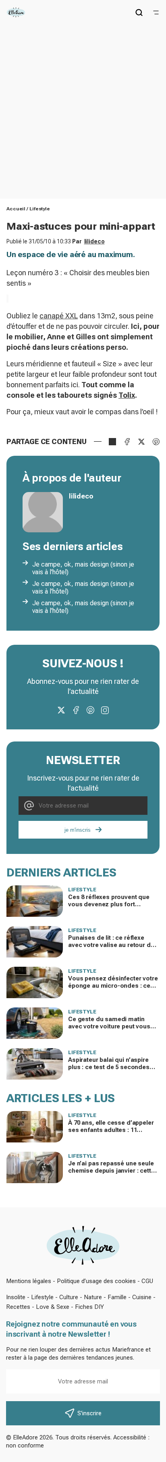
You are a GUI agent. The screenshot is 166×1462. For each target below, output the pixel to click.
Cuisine (141, 1297)
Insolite (15, 1297)
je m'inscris (77, 830)
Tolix (126, 395)
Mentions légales (28, 1281)
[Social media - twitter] (61, 710)
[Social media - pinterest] (90, 710)
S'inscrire (89, 1413)
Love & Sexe (52, 1306)
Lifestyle (39, 209)
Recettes (18, 1306)
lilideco (94, 241)
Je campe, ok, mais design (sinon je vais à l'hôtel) (83, 568)
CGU (147, 1281)
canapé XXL (58, 316)
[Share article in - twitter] (141, 441)
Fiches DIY (89, 1306)
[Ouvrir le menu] (156, 12)
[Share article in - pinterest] (156, 441)
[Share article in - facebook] (127, 441)
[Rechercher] (139, 12)
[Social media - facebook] (76, 710)
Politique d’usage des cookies (96, 1281)
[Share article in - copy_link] (112, 441)
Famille (117, 1297)
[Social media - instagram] (105, 710)
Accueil (15, 209)
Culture (68, 1297)
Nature (93, 1297)
